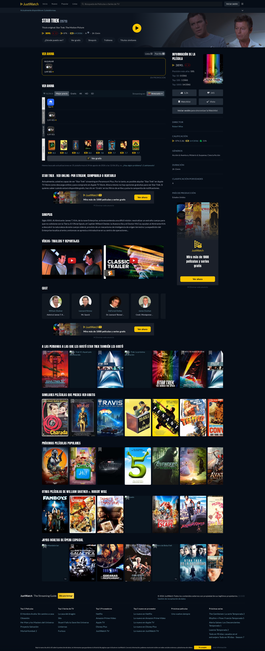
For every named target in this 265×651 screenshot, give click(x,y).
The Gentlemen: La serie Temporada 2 (227, 613)
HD (86, 93)
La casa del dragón (66, 613)
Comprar (43, 131)
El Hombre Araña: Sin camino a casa (37, 613)
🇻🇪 (154, 93)
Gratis (73, 93)
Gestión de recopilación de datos (172, 599)
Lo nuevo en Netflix (143, 613)
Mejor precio (61, 93)
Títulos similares (128, 40)
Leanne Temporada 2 (219, 629)
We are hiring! (66, 596)
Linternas (62, 626)
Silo (60, 618)
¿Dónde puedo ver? (54, 40)
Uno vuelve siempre (180, 613)
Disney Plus (101, 626)
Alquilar (49, 61)
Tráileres (108, 40)
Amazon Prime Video (106, 618)
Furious (61, 631)
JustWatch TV (102, 631)
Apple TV (100, 622)
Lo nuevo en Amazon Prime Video (149, 618)
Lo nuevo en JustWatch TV (146, 631)
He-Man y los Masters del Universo (37, 622)
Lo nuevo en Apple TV (144, 622)
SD (92, 93)
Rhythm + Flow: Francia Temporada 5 (226, 618)
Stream (43, 103)
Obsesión (25, 618)
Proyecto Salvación (29, 626)
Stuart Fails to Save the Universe (73, 622)
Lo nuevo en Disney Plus (145, 626)
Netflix (99, 613)
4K (80, 93)
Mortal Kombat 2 (28, 631)
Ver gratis (75, 40)
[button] (55, 466)
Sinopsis (92, 40)
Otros (43, 149)
